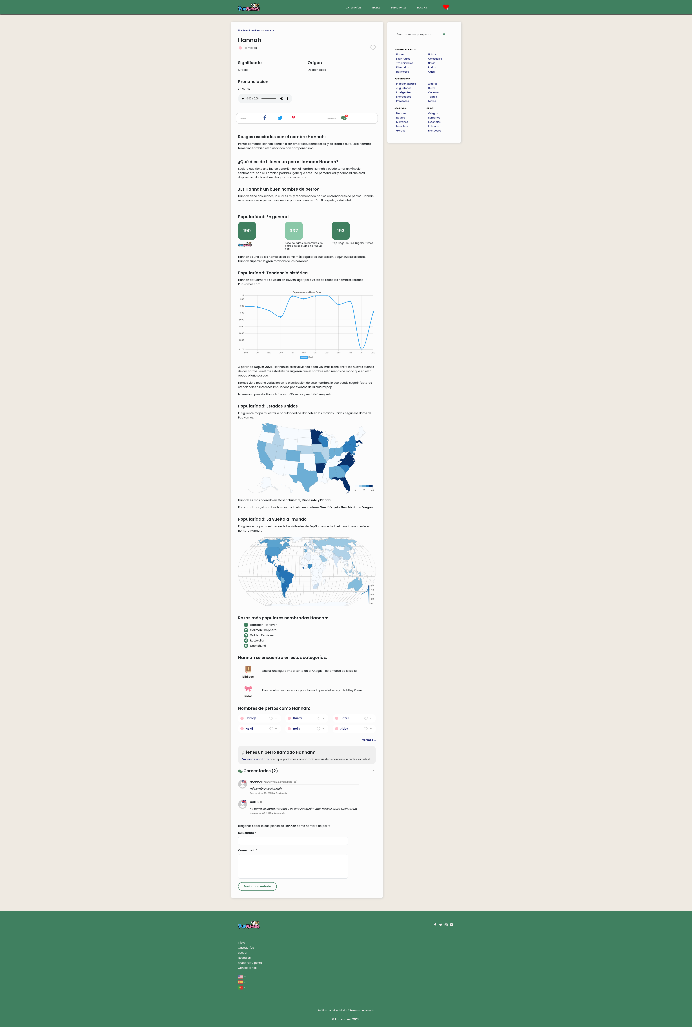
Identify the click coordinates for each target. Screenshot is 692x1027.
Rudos (432, 67)
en (244, 976)
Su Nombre (247, 833)
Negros (400, 117)
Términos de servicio (361, 1010)
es (244, 981)
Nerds (431, 63)
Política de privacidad (331, 1010)
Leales (432, 101)
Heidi (249, 729)
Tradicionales (404, 63)
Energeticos (403, 97)
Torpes (432, 97)
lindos (248, 696)
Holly (296, 729)
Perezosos (402, 101)
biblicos (248, 677)
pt (244, 987)
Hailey (297, 718)
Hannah (269, 30)
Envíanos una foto (255, 759)
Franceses (434, 130)
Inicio (241, 943)
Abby (344, 729)
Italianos (433, 126)
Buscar (243, 953)
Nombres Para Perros (250, 30)
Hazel (344, 718)
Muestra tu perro (250, 963)
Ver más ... (369, 740)
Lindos (400, 54)
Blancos (401, 113)
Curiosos (433, 92)
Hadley (251, 718)
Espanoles (434, 122)
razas (376, 7)
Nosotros (244, 958)
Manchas (402, 126)
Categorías (246, 948)
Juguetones (403, 88)
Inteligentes (403, 92)
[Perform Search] (444, 34)
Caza (431, 71)
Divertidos (402, 67)
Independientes (406, 84)
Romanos (434, 117)
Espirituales (403, 59)
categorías (353, 7)
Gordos (400, 130)
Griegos (433, 113)
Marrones (402, 122)
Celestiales (435, 59)
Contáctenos (247, 968)
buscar (422, 7)
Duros (431, 88)
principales (398, 7)
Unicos (432, 54)
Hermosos (402, 71)
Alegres (432, 84)
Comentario (248, 850)
